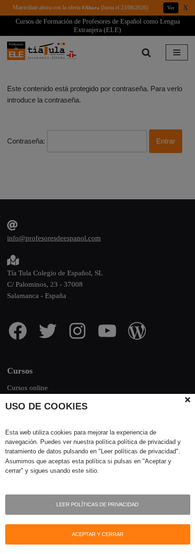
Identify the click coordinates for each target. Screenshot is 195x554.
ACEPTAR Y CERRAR (98, 534)
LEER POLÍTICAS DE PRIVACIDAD (97, 504)
